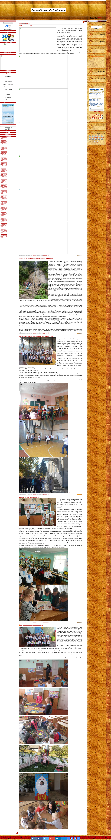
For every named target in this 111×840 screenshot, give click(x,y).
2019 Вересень (4, 220)
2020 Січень (3, 225)
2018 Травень (4, 201)
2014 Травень (4, 143)
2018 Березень (4, 198)
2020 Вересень (4, 235)
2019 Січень (3, 210)
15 (90, 117)
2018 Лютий (3, 197)
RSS (99, 18)
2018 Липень (3, 203)
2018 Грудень (4, 209)
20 (100, 117)
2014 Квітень (3, 142)
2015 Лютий (3, 154)
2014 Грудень (4, 152)
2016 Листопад (4, 179)
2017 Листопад (4, 193)
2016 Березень (4, 170)
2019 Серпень (4, 219)
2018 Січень (3, 196)
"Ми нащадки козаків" (26, 25)
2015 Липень (3, 160)
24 (94, 118)
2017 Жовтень (4, 192)
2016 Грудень (4, 180)
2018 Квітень (3, 199)
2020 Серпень (4, 234)
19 (98, 117)
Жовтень (27, 23)
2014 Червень (4, 144)
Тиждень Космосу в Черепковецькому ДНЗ (31, 625)
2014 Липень (3, 146)
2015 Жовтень (4, 164)
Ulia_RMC (34, 255)
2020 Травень (4, 230)
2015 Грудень (4, 166)
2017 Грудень (4, 194)
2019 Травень (4, 215)
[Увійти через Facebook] (6, 26)
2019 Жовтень (4, 221)
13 (100, 115)
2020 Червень (4, 231)
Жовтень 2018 (96, 111)
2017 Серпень (4, 190)
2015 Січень (3, 153)
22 (90, 118)
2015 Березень (4, 155)
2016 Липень (3, 175)
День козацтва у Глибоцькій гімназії (29, 497)
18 (96, 117)
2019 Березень (4, 213)
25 (96, 118)
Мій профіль (17, 18)
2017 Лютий (3, 182)
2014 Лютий (3, 140)
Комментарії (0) (46, 255)
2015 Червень (4, 159)
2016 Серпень (4, 176)
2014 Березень (4, 141)
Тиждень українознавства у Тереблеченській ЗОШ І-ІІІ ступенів (36, 336)
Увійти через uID (8, 22)
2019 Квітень (3, 214)
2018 (24, 23)
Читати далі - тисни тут (50, 332)
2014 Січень (3, 138)
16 (92, 117)
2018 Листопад (4, 208)
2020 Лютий (3, 226)
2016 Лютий (3, 169)
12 (98, 115)
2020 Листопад (4, 237)
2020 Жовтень (4, 236)
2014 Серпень (4, 147)
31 (94, 120)
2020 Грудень (4, 238)
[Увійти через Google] (9, 26)
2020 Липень (3, 232)
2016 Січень (3, 168)
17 (94, 117)
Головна (20, 23)
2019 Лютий (3, 212)
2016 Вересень (4, 177)
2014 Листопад (4, 151)
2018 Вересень (4, 205)
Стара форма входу (8, 29)
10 (94, 115)
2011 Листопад (4, 137)
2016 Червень (4, 174)
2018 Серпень (4, 204)
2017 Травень (4, 186)
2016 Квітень (3, 171)
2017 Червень (4, 187)
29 (90, 120)
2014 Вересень (4, 148)
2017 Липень (3, 188)
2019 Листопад (4, 223)
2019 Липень (3, 218)
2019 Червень (4, 216)
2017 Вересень (4, 191)
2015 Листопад (4, 165)
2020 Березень (4, 227)
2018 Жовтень (4, 207)
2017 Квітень (3, 185)
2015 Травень (4, 158)
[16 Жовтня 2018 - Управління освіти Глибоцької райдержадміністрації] (68, 838)
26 (98, 118)
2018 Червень (4, 202)
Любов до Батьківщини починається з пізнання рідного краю (36, 258)
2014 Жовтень (4, 149)
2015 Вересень (4, 163)
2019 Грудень (4, 224)
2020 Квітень (3, 229)
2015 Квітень (3, 157)
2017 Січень (3, 181)
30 (92, 120)
